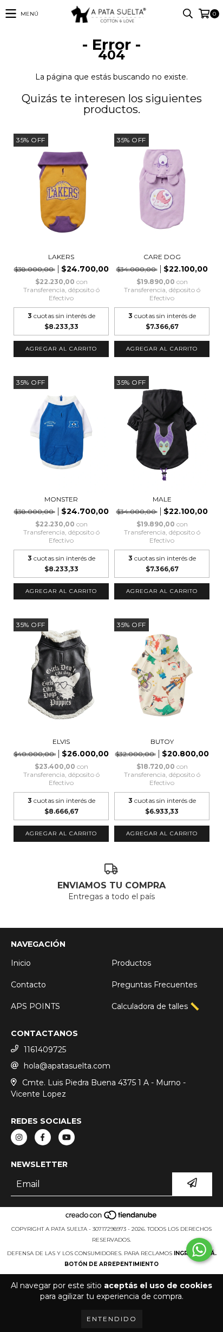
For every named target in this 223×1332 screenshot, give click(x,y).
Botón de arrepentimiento (111, 1264)
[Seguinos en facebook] (43, 1137)
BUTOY (162, 741)
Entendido (112, 1319)
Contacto (28, 985)
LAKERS (61, 257)
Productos (131, 963)
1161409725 (45, 1049)
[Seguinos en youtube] (66, 1137)
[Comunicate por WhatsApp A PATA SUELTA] (199, 1250)
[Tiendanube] (111, 1218)
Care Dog (162, 257)
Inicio (21, 963)
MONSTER (61, 499)
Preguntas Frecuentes (154, 985)
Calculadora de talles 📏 (155, 1006)
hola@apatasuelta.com (67, 1066)
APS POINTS (35, 1006)
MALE (162, 499)
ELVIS (61, 741)
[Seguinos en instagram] (19, 1137)
